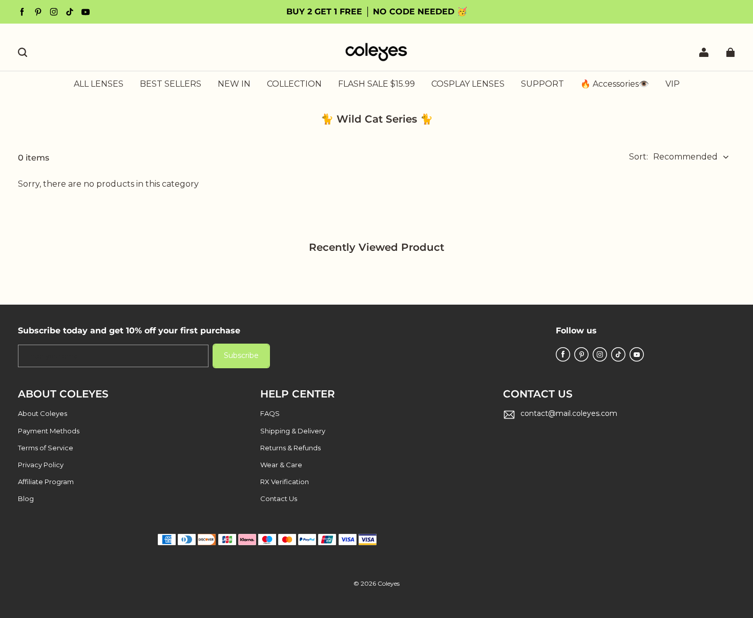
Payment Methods (48, 431)
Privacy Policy (41, 465)
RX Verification (284, 481)
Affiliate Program (46, 481)
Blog (26, 498)
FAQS (270, 413)
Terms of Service (45, 448)
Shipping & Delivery (292, 431)
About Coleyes (42, 413)
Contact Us (278, 498)
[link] (294, 84)
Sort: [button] (673, 157)
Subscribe (241, 355)
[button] (22, 52)
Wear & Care (281, 465)
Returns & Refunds (290, 448)
